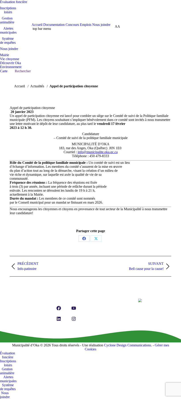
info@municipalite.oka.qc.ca (98, 152)
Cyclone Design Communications (127, 345)
